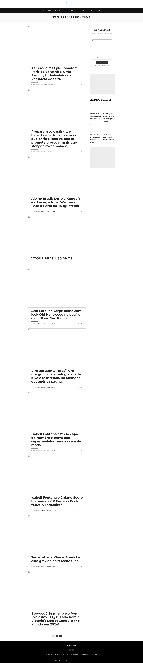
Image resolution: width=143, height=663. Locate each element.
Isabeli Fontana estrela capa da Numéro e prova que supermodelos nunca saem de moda (56, 439)
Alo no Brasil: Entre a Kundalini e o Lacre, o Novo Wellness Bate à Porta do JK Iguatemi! (56, 202)
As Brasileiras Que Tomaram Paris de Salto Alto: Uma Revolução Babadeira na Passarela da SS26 (54, 73)
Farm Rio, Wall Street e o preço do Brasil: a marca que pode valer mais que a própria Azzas (108, 138)
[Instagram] (113, 4)
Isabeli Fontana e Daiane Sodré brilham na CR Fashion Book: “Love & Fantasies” (57, 501)
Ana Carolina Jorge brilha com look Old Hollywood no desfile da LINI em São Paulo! (56, 314)
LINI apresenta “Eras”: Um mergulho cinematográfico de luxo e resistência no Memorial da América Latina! (56, 376)
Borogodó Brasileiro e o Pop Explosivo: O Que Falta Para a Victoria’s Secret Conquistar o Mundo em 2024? (55, 618)
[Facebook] (112, 4)
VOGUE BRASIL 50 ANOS (51, 258)
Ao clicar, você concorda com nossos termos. (103, 66)
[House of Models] (71, 4)
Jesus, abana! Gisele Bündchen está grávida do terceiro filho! (57, 559)
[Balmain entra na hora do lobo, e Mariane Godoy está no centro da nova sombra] (95, 107)
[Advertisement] (102, 84)
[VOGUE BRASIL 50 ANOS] (57, 235)
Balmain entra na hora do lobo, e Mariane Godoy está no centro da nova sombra (95, 117)
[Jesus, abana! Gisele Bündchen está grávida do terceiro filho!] (57, 534)
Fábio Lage (40, 84)
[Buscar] (114, 10)
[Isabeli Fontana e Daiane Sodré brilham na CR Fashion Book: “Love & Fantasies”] (57, 474)
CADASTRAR (102, 62)
